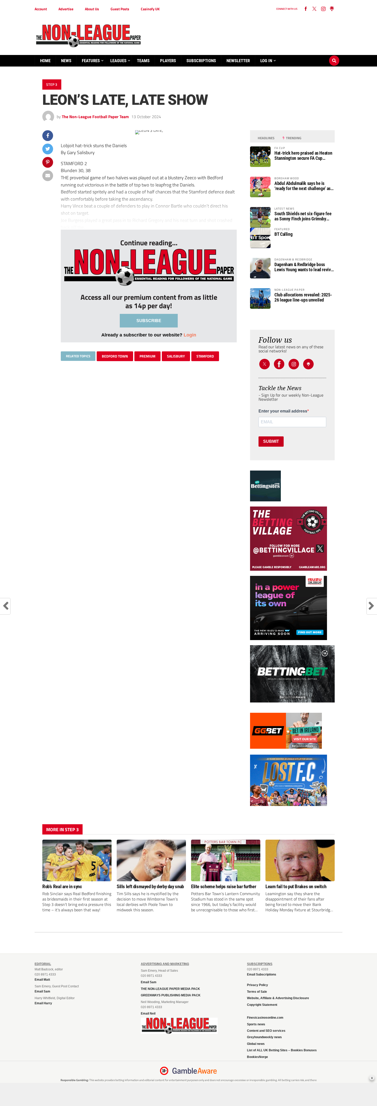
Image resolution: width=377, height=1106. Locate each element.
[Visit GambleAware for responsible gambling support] (194, 1071)
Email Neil (148, 1013)
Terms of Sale (257, 991)
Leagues (118, 60)
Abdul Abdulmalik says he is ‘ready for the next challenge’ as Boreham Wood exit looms (302, 186)
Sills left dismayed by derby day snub (150, 886)
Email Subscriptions (261, 974)
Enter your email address (283, 411)
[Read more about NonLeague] (179, 1032)
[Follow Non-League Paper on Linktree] (332, 9)
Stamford (205, 356)
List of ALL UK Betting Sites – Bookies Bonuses (282, 1050)
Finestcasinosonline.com (265, 1017)
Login (190, 335)
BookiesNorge (257, 1057)
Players (168, 60)
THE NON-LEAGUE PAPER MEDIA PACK (170, 989)
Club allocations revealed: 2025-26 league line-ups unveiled (303, 297)
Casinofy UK (150, 9)
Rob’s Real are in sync (62, 886)
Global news (256, 1044)
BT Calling (283, 234)
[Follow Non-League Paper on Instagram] (323, 9)
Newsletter (238, 60)
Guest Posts (120, 9)
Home (45, 60)
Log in (266, 60)
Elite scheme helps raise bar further (223, 886)
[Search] (334, 55)
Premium (147, 356)
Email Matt (42, 979)
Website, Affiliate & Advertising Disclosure (278, 998)
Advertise (65, 9)
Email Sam (148, 982)
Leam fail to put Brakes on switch (295, 886)
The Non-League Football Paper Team (95, 117)
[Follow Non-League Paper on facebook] (306, 9)
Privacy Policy (257, 985)
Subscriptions (201, 60)
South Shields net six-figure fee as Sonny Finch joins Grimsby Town (302, 216)
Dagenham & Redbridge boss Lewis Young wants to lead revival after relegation (304, 267)
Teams (143, 60)
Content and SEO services (266, 1031)
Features (91, 60)
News (66, 60)
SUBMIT (271, 441)
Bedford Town (115, 356)
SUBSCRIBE (148, 320)
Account (41, 9)
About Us (92, 9)
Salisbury (176, 356)
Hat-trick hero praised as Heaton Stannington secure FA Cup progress (303, 156)
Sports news (256, 1024)
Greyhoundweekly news (264, 1037)
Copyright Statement (262, 1005)
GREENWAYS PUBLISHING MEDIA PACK (171, 995)
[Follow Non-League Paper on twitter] (314, 9)
